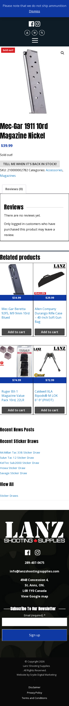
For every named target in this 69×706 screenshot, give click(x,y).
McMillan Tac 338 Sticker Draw (20, 452)
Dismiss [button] (34, 11)
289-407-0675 (34, 563)
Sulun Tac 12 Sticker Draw (17, 457)
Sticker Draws (9, 495)
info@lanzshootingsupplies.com (34, 571)
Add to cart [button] (16, 332)
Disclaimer (34, 687)
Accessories (54, 170)
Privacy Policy (34, 692)
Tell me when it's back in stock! (30, 164)
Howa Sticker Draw (12, 468)
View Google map (34, 596)
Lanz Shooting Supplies (36, 666)
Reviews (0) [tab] (14, 189)
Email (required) (34, 615)
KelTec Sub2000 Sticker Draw (19, 463)
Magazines (8, 176)
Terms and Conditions (34, 698)
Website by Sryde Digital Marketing (36, 674)
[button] (62, 53)
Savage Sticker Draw (13, 473)
